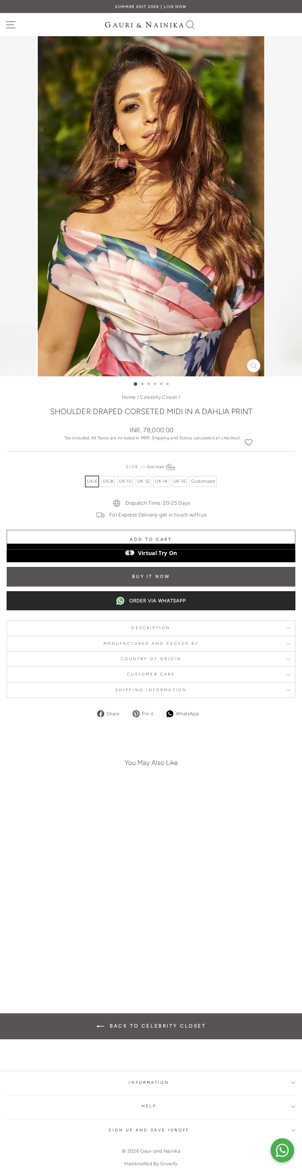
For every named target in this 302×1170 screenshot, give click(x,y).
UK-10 (125, 481)
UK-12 (143, 481)
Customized (203, 481)
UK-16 (179, 481)
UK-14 (161, 481)
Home (129, 397)
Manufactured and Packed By (151, 643)
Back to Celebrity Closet (156, 1026)
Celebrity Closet (158, 397)
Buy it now (151, 576)
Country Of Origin (151, 658)
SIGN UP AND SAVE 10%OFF (149, 1130)
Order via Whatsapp (157, 601)
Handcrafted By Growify (150, 1163)
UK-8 (108, 481)
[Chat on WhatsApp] (282, 1150)
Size (145, 466)
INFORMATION (149, 1082)
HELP (149, 1106)
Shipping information (151, 689)
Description (150, 627)
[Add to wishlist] (248, 442)
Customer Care (151, 674)
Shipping (160, 438)
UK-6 (92, 481)
